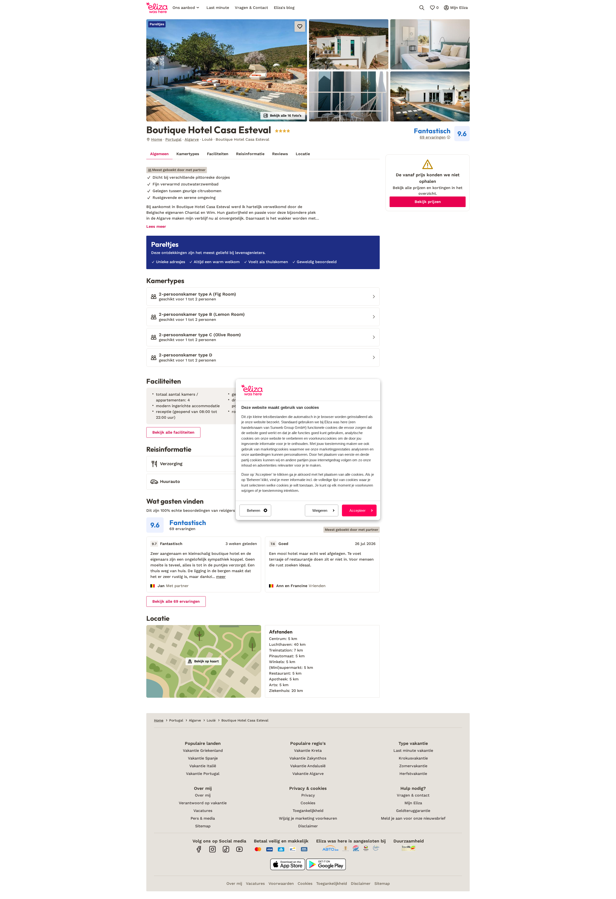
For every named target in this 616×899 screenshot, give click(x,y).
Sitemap (203, 826)
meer (221, 577)
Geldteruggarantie (413, 810)
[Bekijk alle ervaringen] (442, 133)
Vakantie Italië (202, 766)
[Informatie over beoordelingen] (448, 137)
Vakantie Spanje (203, 758)
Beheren (253, 510)
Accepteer (357, 510)
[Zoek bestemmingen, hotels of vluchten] (422, 8)
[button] (226, 70)
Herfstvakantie (413, 773)
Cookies (308, 803)
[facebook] (199, 851)
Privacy (308, 795)
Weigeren (319, 510)
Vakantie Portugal (202, 773)
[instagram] (212, 851)
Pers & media (203, 818)
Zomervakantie (413, 766)
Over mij (203, 795)
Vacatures (202, 810)
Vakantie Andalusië (308, 766)
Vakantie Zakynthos (307, 758)
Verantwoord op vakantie (203, 803)
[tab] (159, 154)
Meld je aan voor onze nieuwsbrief (413, 818)
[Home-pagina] (157, 7)
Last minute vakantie (413, 750)
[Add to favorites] (300, 26)
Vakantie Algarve (308, 773)
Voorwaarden (281, 883)
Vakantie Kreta (308, 750)
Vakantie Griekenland (203, 750)
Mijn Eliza (413, 803)
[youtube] (239, 851)
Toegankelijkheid (308, 810)
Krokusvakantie (413, 758)
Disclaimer (308, 826)
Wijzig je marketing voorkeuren (308, 818)
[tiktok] (226, 851)
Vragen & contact (413, 795)
